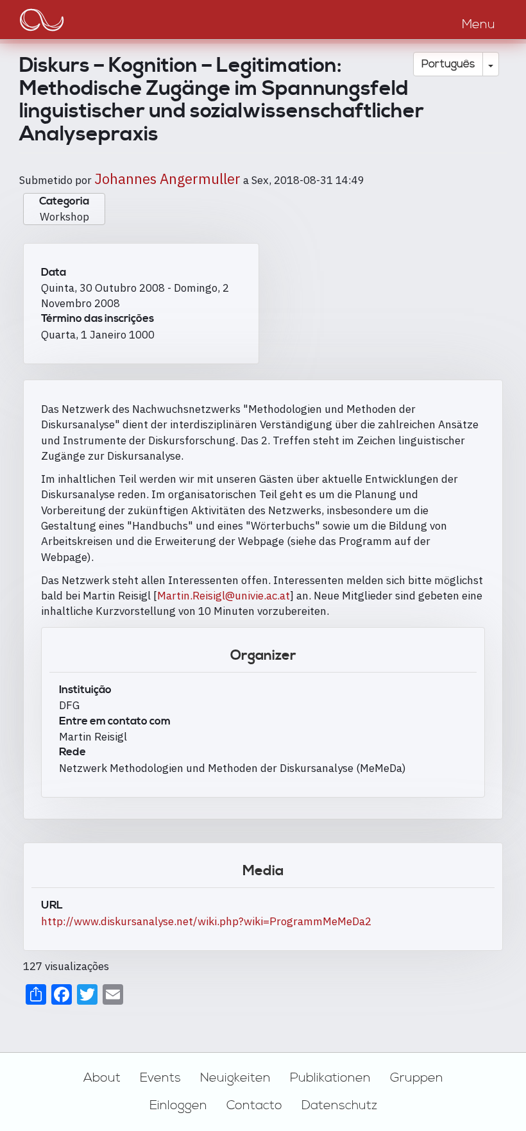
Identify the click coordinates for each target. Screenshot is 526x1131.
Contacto (254, 1105)
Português (448, 64)
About (102, 1077)
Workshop (64, 217)
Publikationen (330, 1077)
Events (160, 1077)
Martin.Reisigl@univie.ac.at (223, 596)
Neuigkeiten (235, 1077)
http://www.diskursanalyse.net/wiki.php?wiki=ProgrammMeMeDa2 (206, 921)
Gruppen (416, 1077)
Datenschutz (339, 1105)
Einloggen (178, 1105)
